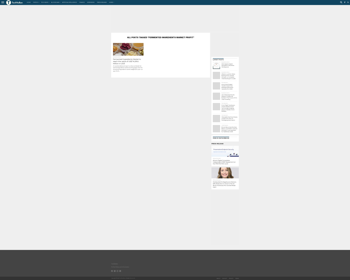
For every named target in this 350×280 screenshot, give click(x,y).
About (218, 278)
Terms (237, 278)
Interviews (91, 2)
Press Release (102, 2)
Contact (224, 278)
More (111, 2)
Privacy (231, 278)
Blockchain (55, 2)
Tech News (44, 2)
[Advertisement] (175, 18)
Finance (82, 2)
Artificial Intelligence (69, 2)
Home (29, 2)
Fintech (35, 2)
